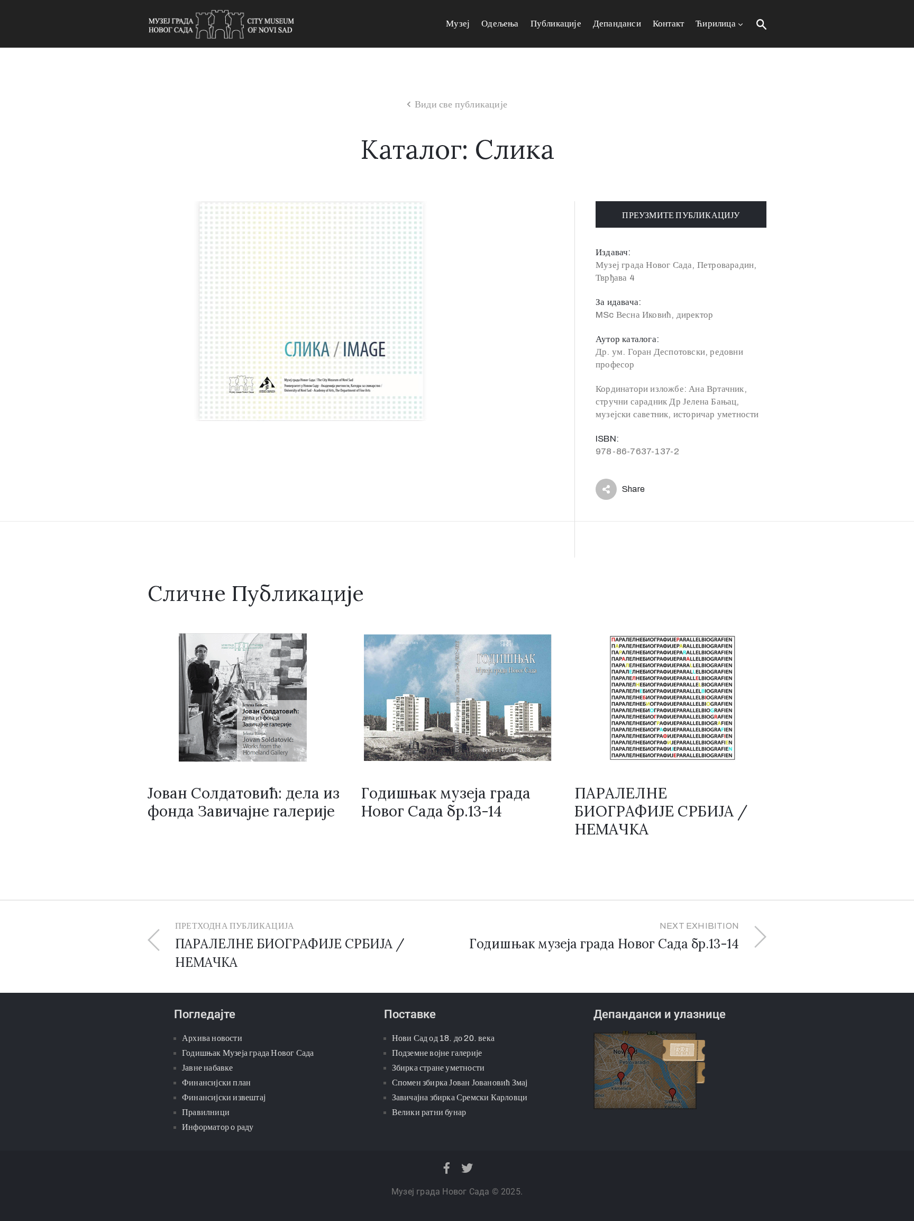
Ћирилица (716, 24)
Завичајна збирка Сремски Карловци (460, 1097)
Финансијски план (216, 1082)
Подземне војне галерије (437, 1052)
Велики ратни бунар (429, 1112)
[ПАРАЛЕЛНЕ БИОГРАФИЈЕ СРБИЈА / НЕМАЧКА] (670, 696)
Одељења (499, 24)
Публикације (556, 24)
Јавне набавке (207, 1067)
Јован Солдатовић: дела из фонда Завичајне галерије (244, 802)
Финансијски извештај (224, 1097)
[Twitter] (467, 1168)
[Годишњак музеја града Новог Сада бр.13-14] (457, 696)
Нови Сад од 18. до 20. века (443, 1038)
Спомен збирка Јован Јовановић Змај (460, 1082)
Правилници (206, 1112)
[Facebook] (446, 1168)
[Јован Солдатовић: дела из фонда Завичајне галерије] (244, 696)
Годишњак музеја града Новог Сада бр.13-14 (446, 802)
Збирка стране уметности (438, 1067)
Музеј (458, 24)
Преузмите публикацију (680, 215)
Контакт (668, 24)
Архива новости (212, 1038)
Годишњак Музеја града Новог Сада (248, 1052)
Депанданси (617, 24)
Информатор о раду (217, 1127)
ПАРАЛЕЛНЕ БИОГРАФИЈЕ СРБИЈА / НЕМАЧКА (660, 811)
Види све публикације (461, 104)
